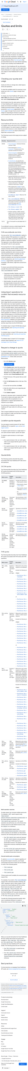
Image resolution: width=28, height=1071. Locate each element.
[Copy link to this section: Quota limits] (12, 455)
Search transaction (12, 152)
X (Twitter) (3, 1046)
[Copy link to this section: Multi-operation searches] (16, 809)
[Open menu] (2, 1)
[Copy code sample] (25, 906)
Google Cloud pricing (5, 1002)
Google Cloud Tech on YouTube (8, 1051)
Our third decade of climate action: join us (11, 1060)
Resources (16, 16)
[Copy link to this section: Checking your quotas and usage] (7, 81)
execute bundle (11, 859)
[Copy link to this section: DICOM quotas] (12, 467)
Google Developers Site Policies (15, 988)
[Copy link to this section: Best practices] (13, 964)
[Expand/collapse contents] (9, 33)
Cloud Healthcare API (11, 6)
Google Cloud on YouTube (7, 1048)
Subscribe (23, 1064)
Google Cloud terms (6, 1058)
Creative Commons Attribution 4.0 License (17, 985)
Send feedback (6, 22)
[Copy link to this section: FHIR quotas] (10, 552)
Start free (5, 9)
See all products (4, 999)
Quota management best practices (17, 969)
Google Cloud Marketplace (7, 1004)
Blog (2, 1041)
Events (2, 1044)
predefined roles (5, 356)
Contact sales (4, 1006)
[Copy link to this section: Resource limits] (14, 120)
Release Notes (4, 1017)
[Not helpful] (12, 19)
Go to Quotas (9, 364)
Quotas (11, 91)
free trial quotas (18, 60)
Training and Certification (6, 1035)
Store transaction (12, 143)
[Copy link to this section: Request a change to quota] (24, 348)
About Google (4, 1056)
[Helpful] (10, 19)
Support (3, 1015)
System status (4, 1019)
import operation (9, 130)
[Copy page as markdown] (7, 29)
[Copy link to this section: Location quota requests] (22, 421)
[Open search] (18, 2)
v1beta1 (19, 485)
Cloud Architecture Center (7, 1033)
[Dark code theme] (23, 906)
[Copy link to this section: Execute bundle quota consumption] (21, 856)
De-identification (12, 161)
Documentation (9, 14)
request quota (10, 109)
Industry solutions (17, 14)
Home (2, 14)
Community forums (5, 1012)
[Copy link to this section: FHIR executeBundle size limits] (22, 232)
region (16, 426)
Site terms (15, 1056)
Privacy (10, 1056)
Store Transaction (5, 319)
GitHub (2, 1026)
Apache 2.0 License (22, 987)
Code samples (4, 1030)
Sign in (24, 1)
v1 (23, 485)
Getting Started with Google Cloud (8, 1028)
